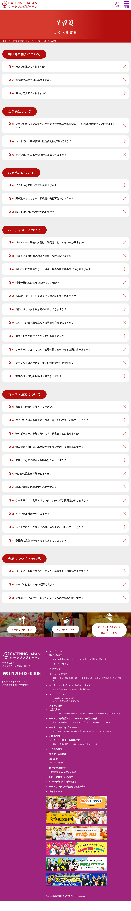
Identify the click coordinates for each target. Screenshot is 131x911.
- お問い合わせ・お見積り (59, 776)
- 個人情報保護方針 (56, 768)
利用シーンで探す (58, 674)
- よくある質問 (54, 749)
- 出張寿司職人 (54, 736)
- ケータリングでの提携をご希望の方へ (66, 786)
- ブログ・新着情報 (56, 754)
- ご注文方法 (53, 709)
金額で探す (55, 669)
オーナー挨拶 (56, 763)
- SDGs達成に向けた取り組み (61, 781)
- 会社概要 (52, 759)
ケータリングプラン (22, 629)
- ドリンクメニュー (56, 694)
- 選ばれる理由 (54, 655)
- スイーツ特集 (54, 705)
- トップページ (54, 651)
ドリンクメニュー (65, 629)
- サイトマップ (54, 791)
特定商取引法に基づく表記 (63, 771)
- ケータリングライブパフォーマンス (65, 727)
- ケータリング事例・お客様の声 (63, 740)
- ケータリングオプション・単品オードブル (68, 685)
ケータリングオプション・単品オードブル (109, 630)
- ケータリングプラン (57, 664)
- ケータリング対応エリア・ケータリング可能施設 (71, 718)
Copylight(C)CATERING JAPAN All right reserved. (65, 896)
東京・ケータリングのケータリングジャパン (22, 41)
